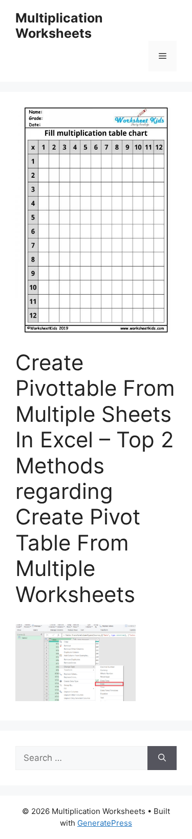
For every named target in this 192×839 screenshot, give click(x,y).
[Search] (162, 758)
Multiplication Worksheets (59, 25)
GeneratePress (104, 823)
